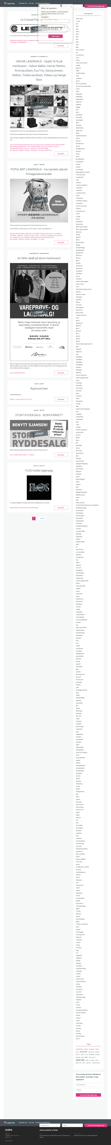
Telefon (43, 25)
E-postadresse (45, 17)
